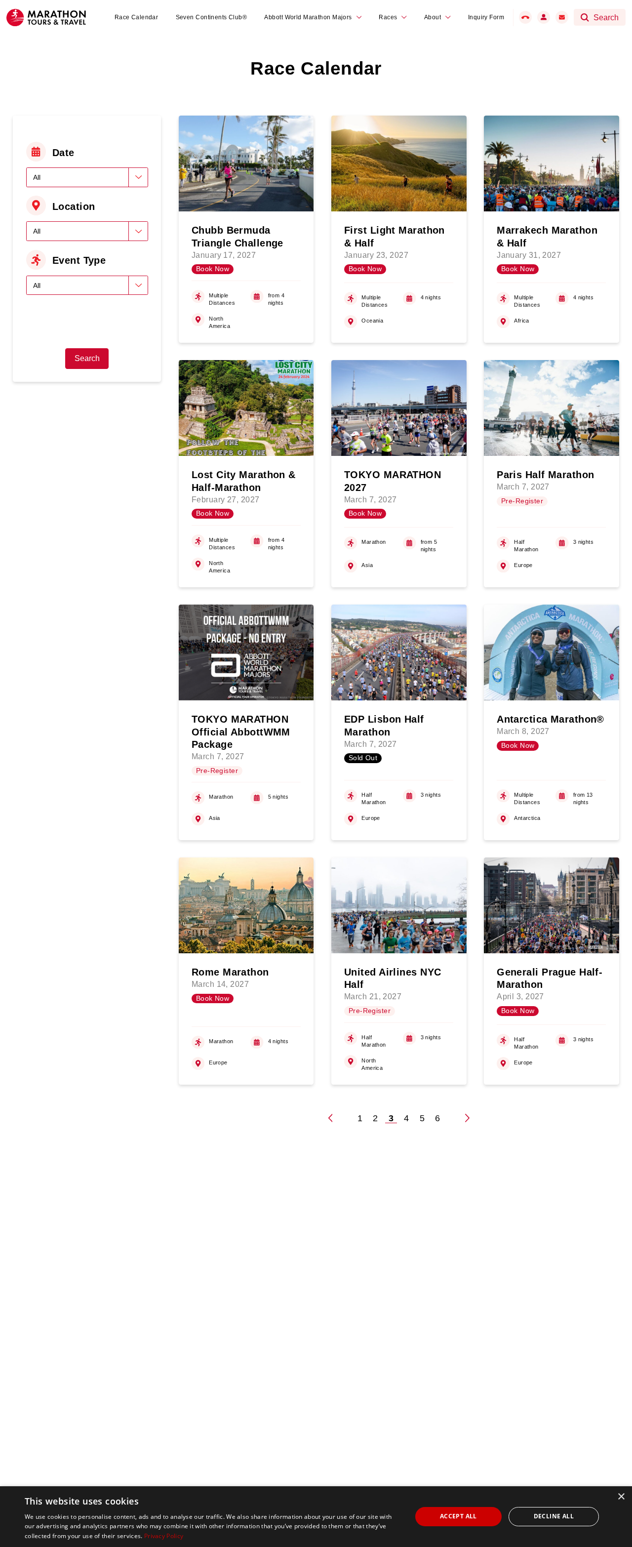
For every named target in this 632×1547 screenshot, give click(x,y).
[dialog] (316, 1516)
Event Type (79, 260)
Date (63, 152)
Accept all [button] (458, 1516)
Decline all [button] (554, 1516)
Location (73, 206)
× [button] (621, 1497)
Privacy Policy (163, 1536)
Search (87, 358)
